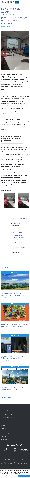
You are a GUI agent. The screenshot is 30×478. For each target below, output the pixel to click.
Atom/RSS (4, 439)
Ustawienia (4, 475)
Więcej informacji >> (8, 397)
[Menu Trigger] (27, 2)
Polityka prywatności (7, 414)
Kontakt (3, 425)
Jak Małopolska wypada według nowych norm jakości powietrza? (13, 294)
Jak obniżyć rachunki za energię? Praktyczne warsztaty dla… (13, 357)
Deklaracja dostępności (8, 417)
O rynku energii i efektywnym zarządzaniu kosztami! (12, 388)
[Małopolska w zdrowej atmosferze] (15, 2)
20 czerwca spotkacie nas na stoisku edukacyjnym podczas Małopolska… (14, 326)
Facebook (4, 428)
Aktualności (5, 267)
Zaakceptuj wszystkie (24, 475)
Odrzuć (13, 475)
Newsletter (4, 436)
